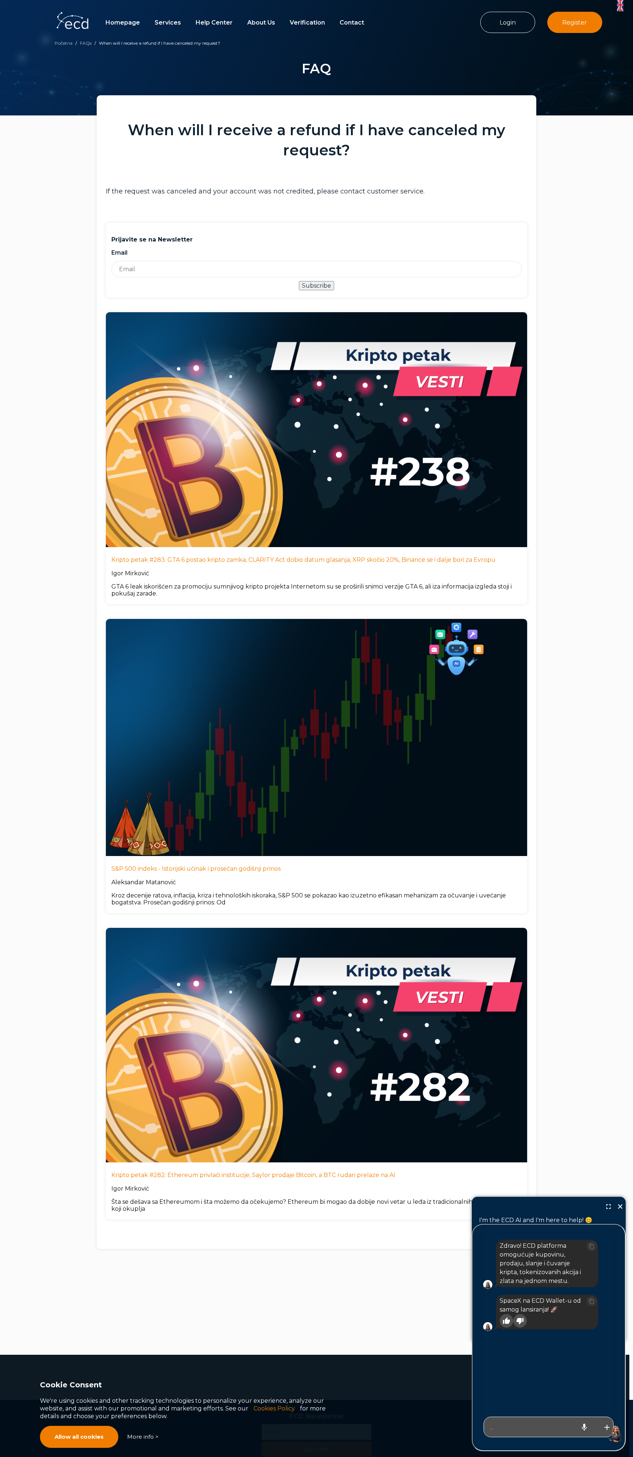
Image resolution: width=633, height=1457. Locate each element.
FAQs (86, 43)
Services (168, 22)
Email (119, 252)
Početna (64, 43)
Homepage (123, 22)
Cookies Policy (274, 1408)
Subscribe (316, 285)
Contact (352, 22)
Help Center (214, 22)
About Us (261, 22)
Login (508, 22)
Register (574, 22)
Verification (307, 22)
